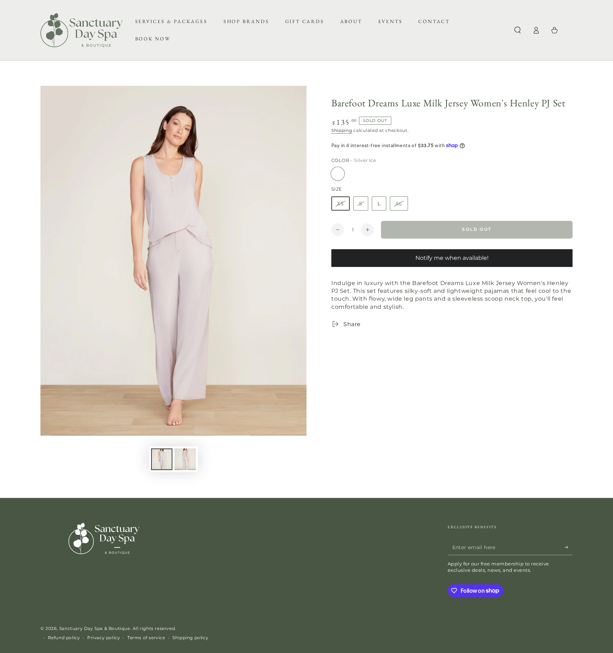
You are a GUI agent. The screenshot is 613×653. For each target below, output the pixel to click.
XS (340, 203)
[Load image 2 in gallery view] (185, 459)
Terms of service (146, 637)
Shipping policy (190, 637)
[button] (517, 30)
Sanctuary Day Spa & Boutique (94, 628)
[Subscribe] (568, 547)
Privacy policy (103, 637)
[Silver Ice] (337, 173)
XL (399, 203)
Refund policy (64, 637)
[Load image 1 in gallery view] (161, 459)
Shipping (341, 130)
